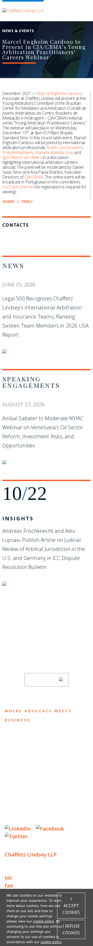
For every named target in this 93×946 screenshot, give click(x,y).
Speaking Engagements (31, 381)
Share (8, 201)
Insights (18, 518)
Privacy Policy (20, 802)
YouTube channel (17, 187)
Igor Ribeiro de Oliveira (22, 157)
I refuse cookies (71, 929)
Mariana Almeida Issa (53, 152)
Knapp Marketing (54, 818)
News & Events (28, 777)
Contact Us (23, 787)
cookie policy (43, 921)
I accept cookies (71, 905)
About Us (19, 737)
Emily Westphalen (17, 152)
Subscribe (43, 680)
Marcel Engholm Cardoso (59, 93)
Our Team (20, 747)
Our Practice (26, 757)
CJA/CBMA (34, 177)
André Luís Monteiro (65, 147)
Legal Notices (57, 802)
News (13, 265)
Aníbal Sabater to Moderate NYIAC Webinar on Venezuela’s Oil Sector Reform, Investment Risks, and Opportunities (42, 432)
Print (27, 201)
